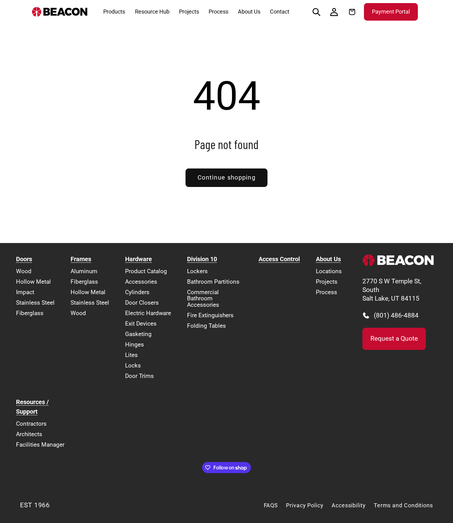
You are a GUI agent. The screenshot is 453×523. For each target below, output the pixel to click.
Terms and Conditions (403, 505)
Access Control (279, 259)
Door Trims (139, 375)
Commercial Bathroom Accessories (203, 298)
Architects (29, 434)
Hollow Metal (33, 281)
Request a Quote (394, 338)
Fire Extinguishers (210, 315)
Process (326, 292)
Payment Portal (391, 11)
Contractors (31, 423)
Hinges (134, 344)
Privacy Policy (305, 505)
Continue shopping (226, 177)
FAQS (271, 505)
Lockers (197, 271)
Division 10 (202, 259)
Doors (24, 259)
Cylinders (137, 292)
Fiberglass (29, 313)
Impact (25, 292)
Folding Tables (206, 325)
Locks (133, 365)
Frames (81, 259)
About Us (328, 259)
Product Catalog (146, 271)
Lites (131, 355)
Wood (23, 271)
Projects (326, 281)
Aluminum (84, 271)
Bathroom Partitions (213, 281)
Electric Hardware (148, 313)
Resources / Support (32, 407)
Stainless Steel (35, 302)
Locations (329, 271)
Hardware (138, 259)
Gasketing (138, 334)
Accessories (141, 281)
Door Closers (142, 302)
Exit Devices (141, 323)
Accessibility (349, 505)
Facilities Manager (40, 444)
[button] (316, 12)
